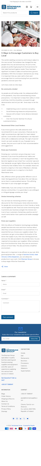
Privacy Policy (6, 409)
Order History (6, 396)
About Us (4, 401)
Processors (25, 363)
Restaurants (25, 358)
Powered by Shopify (29, 425)
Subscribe (34, 339)
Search (35, 13)
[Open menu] (37, 7)
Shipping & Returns (7, 399)
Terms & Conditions (8, 406)
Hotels (23, 353)
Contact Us (5, 404)
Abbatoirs (24, 368)
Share (6, 266)
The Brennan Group (16, 425)
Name (3, 281)
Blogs (3, 394)
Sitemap (4, 411)
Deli (22, 356)
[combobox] (20, 13)
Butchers (24, 361)
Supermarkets (25, 371)
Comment (5, 299)
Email (3, 290)
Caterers (24, 366)
